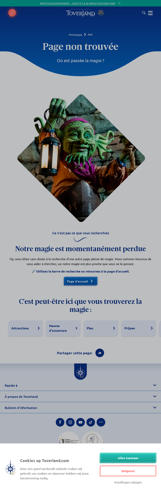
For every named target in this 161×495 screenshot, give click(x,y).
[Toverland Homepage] (80, 12)
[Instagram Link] (70, 422)
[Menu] (150, 12)
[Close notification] (119, 3)
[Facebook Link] (60, 422)
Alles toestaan (128, 458)
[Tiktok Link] (90, 422)
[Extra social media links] (101, 422)
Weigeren (128, 471)
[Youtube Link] (80, 422)
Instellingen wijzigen (128, 482)
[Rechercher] (144, 13)
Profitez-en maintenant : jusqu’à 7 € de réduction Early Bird (77, 3)
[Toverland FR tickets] (12, 13)
